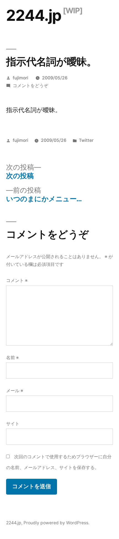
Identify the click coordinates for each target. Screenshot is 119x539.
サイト (12, 423)
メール (14, 390)
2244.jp (33, 15)
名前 (12, 357)
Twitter (86, 140)
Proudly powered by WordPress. (56, 522)
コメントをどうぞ (30, 85)
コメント (17, 280)
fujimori (20, 77)
